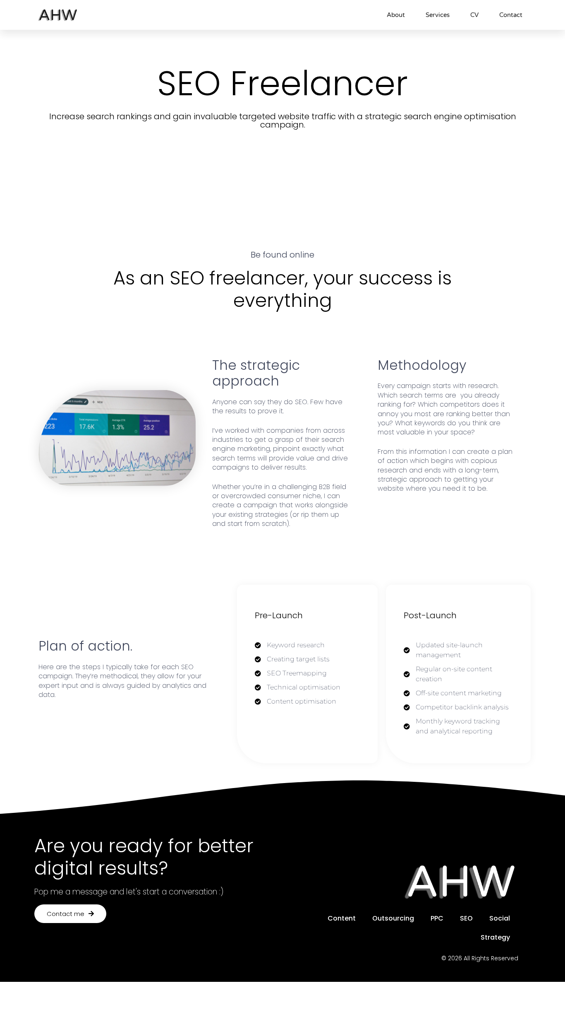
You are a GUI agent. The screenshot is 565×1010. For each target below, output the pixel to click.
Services (438, 15)
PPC (437, 918)
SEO (466, 918)
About (396, 15)
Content (342, 918)
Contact (510, 15)
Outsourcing (393, 918)
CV (474, 15)
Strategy (495, 937)
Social (499, 918)
